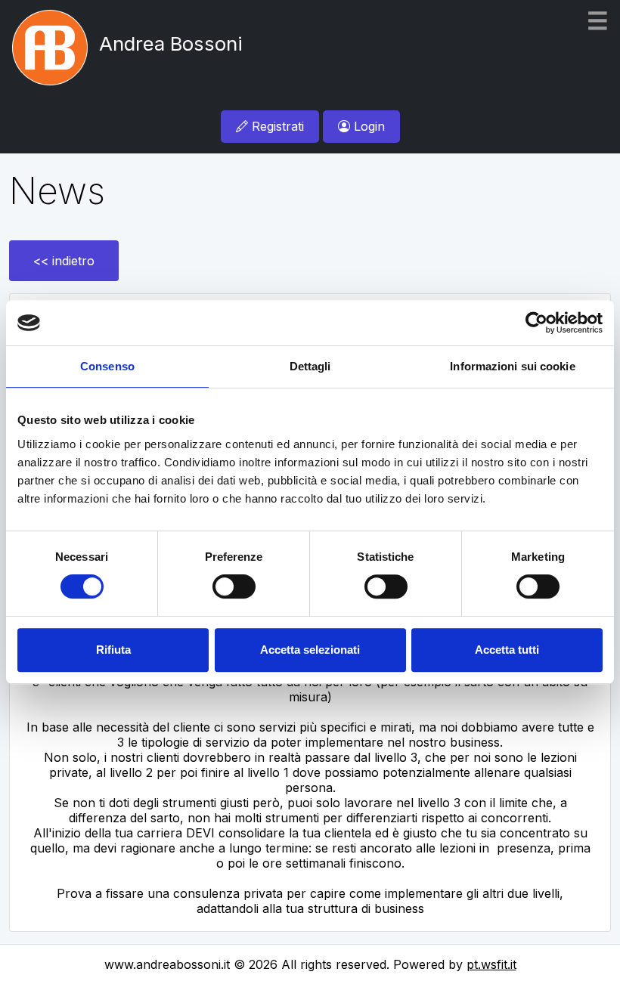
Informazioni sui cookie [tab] (512, 366)
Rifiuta (113, 649)
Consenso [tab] (107, 366)
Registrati (276, 126)
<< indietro (64, 260)
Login (367, 126)
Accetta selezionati (310, 649)
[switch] (234, 586)
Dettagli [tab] (310, 366)
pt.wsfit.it (491, 964)
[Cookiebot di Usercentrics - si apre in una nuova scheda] (536, 322)
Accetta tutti (507, 649)
